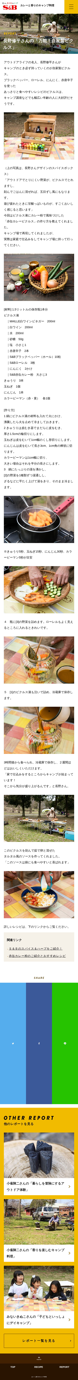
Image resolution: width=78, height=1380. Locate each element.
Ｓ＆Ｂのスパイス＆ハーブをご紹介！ (35, 948)
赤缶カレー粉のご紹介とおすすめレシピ (37, 956)
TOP (12, 1367)
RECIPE (38, 1367)
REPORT (64, 1367)
